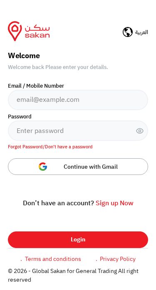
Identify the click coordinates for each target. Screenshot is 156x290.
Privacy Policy (116, 259)
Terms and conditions (50, 259)
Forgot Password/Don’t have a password (50, 147)
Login (78, 239)
